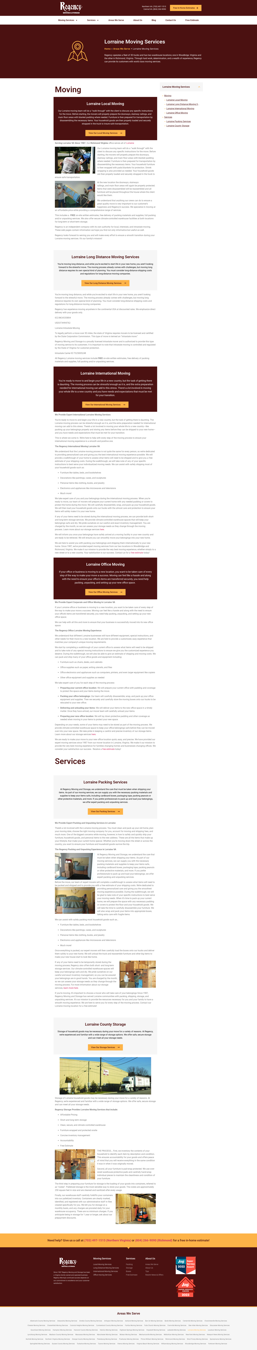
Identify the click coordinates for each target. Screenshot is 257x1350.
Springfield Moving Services (40, 1344)
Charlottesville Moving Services (216, 1321)
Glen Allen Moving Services (198, 1325)
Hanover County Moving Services (86, 1330)
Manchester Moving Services (107, 1334)
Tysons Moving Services (106, 1344)
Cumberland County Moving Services (109, 1325)
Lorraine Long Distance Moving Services (183, 104)
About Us (137, 20)
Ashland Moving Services (134, 1321)
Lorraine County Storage (177, 125)
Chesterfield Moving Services (57, 1325)
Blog (154, 20)
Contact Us (170, 20)
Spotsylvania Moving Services (220, 1339)
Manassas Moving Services (85, 1334)
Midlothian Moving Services (174, 1334)
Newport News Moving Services (218, 1334)
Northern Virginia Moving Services (57, 1339)
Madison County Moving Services (61, 1334)
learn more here (70, 988)
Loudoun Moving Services (217, 1330)
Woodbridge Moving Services (195, 1344)
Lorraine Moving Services (197, 1330)
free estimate (137, 552)
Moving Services (66, 20)
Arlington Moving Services (113, 1321)
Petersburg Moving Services (107, 1339)
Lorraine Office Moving (177, 113)
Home (107, 48)
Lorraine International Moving (180, 108)
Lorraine (130, 143)
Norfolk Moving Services (34, 1339)
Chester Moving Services (36, 1325)
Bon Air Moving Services (153, 1321)
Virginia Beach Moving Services (148, 1344)
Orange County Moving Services (83, 1339)
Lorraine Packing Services (178, 121)
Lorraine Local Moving (177, 100)
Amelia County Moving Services (90, 1321)
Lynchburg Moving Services (37, 1334)
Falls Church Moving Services (154, 1325)
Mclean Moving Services (128, 1334)
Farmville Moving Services (177, 1325)
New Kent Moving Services (195, 1334)
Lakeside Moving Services (176, 1330)
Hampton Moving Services (62, 1330)
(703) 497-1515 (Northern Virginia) (107, 1240)
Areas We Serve (116, 20)
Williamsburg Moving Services (172, 1344)
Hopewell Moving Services (155, 1330)
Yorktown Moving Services (217, 1344)
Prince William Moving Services (152, 1339)
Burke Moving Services (173, 1321)
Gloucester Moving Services (220, 1325)
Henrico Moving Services (109, 1330)
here (102, 529)
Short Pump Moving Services (197, 1339)
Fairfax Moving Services (133, 1325)
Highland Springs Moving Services (132, 1330)
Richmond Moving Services (175, 1339)
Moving (167, 95)
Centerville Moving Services (192, 1321)
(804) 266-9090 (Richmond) (153, 1240)
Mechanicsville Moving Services (150, 1334)
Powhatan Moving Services (129, 1339)
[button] (199, 87)
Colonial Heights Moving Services (82, 1325)
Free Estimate (192, 20)
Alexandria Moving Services (67, 1321)
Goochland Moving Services (41, 1330)
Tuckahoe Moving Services (86, 1344)
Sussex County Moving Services (63, 1344)
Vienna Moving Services (126, 1344)
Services (91, 20)
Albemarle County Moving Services (42, 1321)
